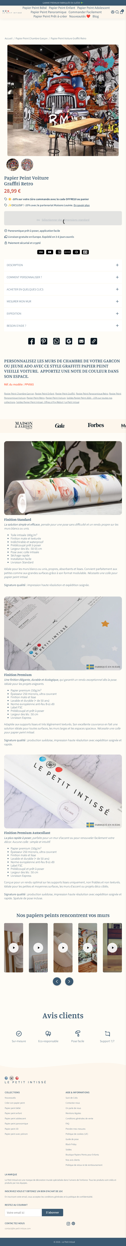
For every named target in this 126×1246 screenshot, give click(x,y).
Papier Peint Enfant (62, 8)
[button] (57, 981)
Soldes (69, 1149)
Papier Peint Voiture (56, 397)
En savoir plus (89, 2)
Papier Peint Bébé (34, 8)
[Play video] (14, 948)
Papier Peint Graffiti (65, 393)
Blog (96, 16)
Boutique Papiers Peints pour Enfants (82, 1154)
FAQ (67, 1123)
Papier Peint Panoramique (48, 12)
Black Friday (71, 1144)
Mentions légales (73, 1113)
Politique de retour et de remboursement (84, 1165)
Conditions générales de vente (79, 1118)
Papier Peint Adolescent (93, 8)
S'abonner (52, 1212)
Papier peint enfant (13, 1113)
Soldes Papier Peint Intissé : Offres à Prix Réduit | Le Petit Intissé (47, 402)
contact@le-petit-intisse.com (18, 1228)
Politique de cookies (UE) (77, 1134)
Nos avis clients (73, 1160)
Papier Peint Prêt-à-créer (50, 16)
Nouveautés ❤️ (79, 16)
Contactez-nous (73, 1103)
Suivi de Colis (72, 1098)
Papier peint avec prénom (16, 1134)
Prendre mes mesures (75, 1129)
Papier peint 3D (11, 1129)
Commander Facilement (85, 12)
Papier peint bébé (13, 1108)
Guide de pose (72, 1139)
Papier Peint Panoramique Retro (92, 393)
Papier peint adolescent (15, 1118)
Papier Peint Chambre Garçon (19, 393)
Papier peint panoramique (16, 1123)
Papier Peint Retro (36, 397)
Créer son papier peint (15, 1103)
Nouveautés (10, 1098)
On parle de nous (73, 1108)
